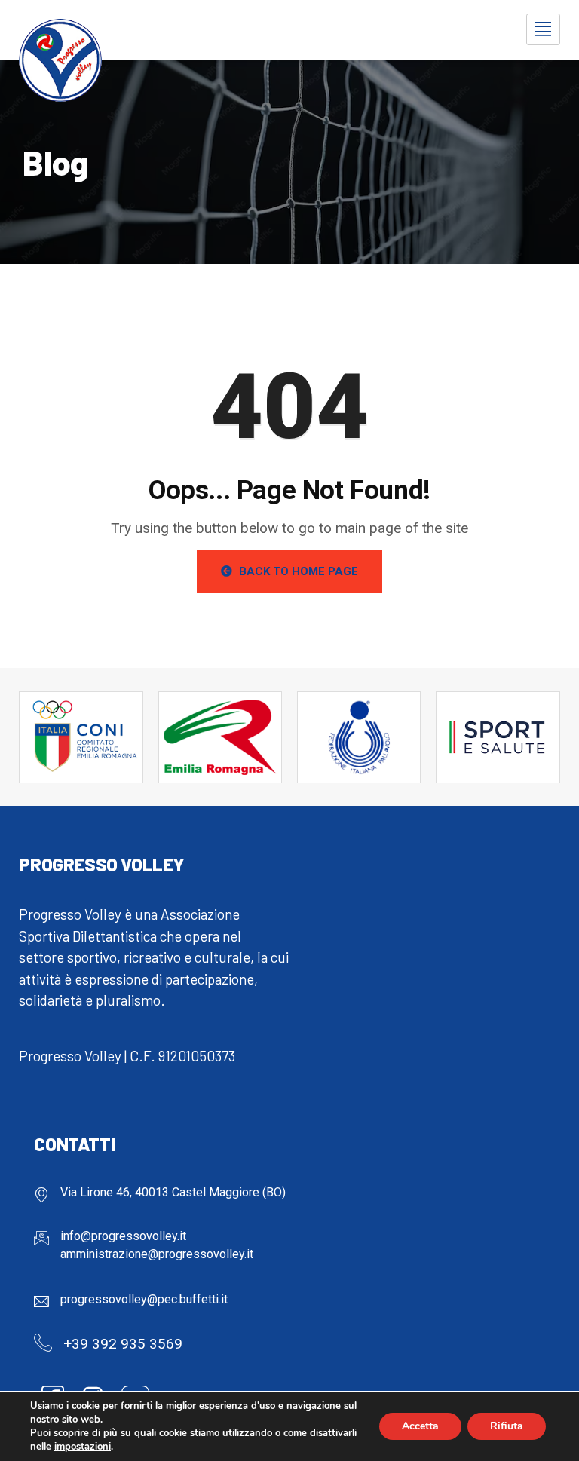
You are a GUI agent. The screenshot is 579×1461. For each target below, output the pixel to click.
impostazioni (82, 1446)
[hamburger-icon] (543, 29)
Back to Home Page (297, 571)
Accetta (420, 1426)
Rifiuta (506, 1426)
